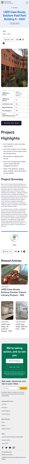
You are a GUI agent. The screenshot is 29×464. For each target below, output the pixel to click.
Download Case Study (11, 123)
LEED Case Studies (14, 23)
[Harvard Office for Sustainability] (7, 2)
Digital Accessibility (7, 454)
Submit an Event (6, 428)
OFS (4, 31)
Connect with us (6, 414)
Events (3, 425)
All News (15, 7)
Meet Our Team (15, 367)
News (3, 422)
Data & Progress (15, 361)
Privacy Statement (7, 452)
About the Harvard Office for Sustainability (12, 436)
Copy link (10, 39)
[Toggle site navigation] (27, 2)
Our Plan (4, 404)
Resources (4, 407)
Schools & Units (6, 440)
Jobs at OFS (5, 443)
